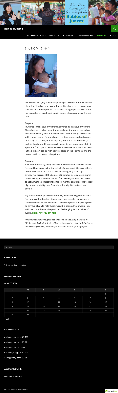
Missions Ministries (13, 376)
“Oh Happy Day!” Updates (35, 35)
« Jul (7, 319)
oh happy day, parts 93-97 (15, 342)
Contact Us (54, 35)
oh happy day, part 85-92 (15, 347)
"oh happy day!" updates (15, 265)
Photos (113, 35)
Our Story (101, 35)
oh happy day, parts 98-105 (16, 337)
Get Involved (68, 35)
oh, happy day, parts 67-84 (16, 352)
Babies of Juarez (13, 28)
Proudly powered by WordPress (16, 389)
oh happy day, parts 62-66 (15, 357)
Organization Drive (85, 35)
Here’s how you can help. (44, 212)
